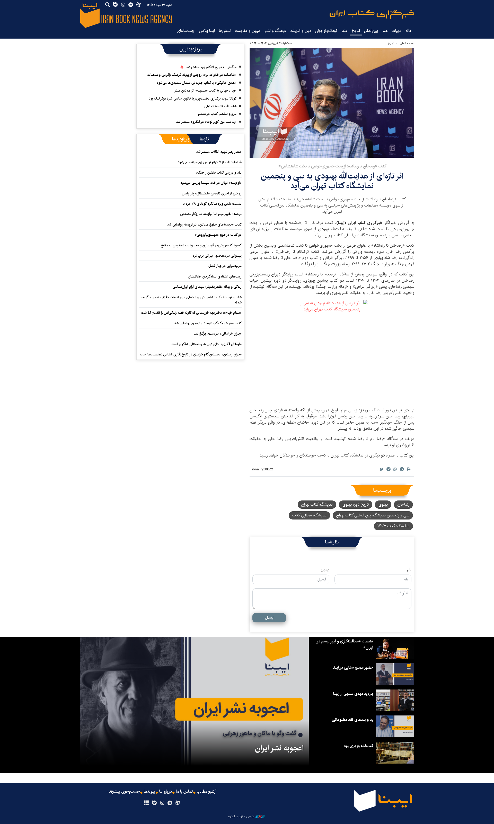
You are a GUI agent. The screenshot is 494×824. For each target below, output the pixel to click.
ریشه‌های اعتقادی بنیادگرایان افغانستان (215, 276)
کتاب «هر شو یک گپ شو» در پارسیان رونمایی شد (208, 323)
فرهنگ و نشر (275, 30)
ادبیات (396, 30)
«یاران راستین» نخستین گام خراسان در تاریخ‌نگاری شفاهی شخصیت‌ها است (191, 354)
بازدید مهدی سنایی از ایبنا (353, 693)
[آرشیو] (146, 803)
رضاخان (403, 504)
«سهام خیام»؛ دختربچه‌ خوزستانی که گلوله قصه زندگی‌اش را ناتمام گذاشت (191, 313)
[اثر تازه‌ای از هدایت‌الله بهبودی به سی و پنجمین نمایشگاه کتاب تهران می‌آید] (332, 103)
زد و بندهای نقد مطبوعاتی (352, 719)
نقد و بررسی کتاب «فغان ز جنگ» (219, 172)
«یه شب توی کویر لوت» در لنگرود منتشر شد (206, 122)
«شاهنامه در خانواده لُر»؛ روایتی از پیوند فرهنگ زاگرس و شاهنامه (191, 75)
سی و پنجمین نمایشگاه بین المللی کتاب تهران (372, 515)
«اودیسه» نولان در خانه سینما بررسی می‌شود (211, 183)
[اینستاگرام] (162, 803)
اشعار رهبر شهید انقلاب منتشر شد (219, 152)
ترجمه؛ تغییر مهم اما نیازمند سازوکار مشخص (211, 214)
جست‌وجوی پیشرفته (124, 792)
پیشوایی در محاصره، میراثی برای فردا (217, 255)
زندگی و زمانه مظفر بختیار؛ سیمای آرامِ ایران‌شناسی (207, 287)
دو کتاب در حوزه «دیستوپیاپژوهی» (218, 235)
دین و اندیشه (300, 30)
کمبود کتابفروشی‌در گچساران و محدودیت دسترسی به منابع (201, 245)
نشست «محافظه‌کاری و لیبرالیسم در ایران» (345, 644)
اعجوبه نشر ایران (279, 748)
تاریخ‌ (356, 30)
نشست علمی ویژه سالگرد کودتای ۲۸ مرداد (212, 204)
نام (409, 569)
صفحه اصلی (407, 43)
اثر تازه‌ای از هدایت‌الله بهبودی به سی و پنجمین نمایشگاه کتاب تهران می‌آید (332, 181)
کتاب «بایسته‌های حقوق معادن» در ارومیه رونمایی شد (204, 224)
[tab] (204, 139)
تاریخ (391, 43)
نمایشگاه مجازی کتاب (309, 515)
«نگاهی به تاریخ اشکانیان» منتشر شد (211, 67)
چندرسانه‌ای (186, 30)
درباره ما (165, 792)
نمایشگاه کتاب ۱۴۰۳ (393, 526)
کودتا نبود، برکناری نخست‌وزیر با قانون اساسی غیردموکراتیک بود (192, 98)
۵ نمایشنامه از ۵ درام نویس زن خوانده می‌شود (209, 162)
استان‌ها (225, 30)
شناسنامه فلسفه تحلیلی (220, 106)
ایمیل (325, 569)
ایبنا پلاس (207, 30)
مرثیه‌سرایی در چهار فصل (225, 266)
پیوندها (149, 792)
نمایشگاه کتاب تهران (317, 504)
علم (345, 30)
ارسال (269, 617)
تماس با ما (184, 792)
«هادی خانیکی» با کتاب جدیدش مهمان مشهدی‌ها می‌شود (196, 83)
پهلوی (383, 504)
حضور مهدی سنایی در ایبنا (353, 667)
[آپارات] (177, 803)
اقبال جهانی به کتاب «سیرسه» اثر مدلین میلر (205, 90)
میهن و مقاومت (247, 30)
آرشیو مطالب (206, 792)
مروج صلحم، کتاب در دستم (217, 114)
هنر (384, 30)
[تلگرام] (170, 803)
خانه (408, 30)
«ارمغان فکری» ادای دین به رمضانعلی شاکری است (207, 344)
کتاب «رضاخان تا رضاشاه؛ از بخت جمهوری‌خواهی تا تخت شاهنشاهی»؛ (332, 166)
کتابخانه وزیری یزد (358, 745)
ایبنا (371, 14)
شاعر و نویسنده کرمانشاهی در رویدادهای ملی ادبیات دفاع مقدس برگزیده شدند (191, 299)
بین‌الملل (371, 30)
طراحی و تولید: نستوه (241, 816)
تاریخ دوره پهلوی (355, 504)
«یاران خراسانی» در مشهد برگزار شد (218, 333)
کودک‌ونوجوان (326, 30)
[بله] (154, 803)
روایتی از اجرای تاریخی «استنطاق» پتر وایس (212, 193)
